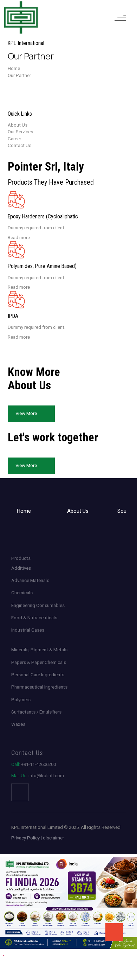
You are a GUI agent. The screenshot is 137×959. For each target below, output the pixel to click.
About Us (17, 125)
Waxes (18, 724)
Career (14, 138)
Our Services (20, 131)
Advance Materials (30, 580)
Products (21, 558)
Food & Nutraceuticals (34, 617)
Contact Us (19, 145)
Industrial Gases (27, 630)
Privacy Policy (25, 837)
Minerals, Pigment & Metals (39, 649)
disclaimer (53, 837)
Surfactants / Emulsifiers (36, 712)
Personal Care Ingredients (37, 674)
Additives (21, 568)
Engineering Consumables (38, 605)
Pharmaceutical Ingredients (39, 687)
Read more (19, 237)
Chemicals (22, 592)
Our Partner (19, 75)
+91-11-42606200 (33, 764)
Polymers (21, 699)
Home (14, 68)
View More (26, 413)
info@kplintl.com (37, 775)
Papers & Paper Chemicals (38, 662)
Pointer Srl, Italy (24, 82)
